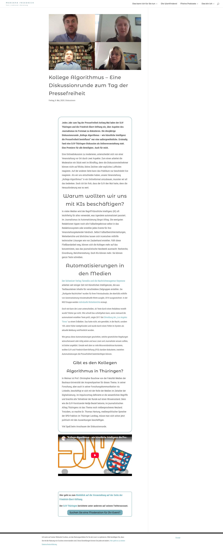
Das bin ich (207, 4)
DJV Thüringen (70, 505)
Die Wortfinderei (169, 4)
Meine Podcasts (188, 4)
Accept (177, 538)
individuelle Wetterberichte (89, 302)
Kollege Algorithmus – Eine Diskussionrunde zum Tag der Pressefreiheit (88, 85)
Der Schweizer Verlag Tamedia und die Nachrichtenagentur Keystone (93, 280)
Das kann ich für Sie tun (143, 4)
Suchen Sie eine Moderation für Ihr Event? (95, 512)
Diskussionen (70, 100)
